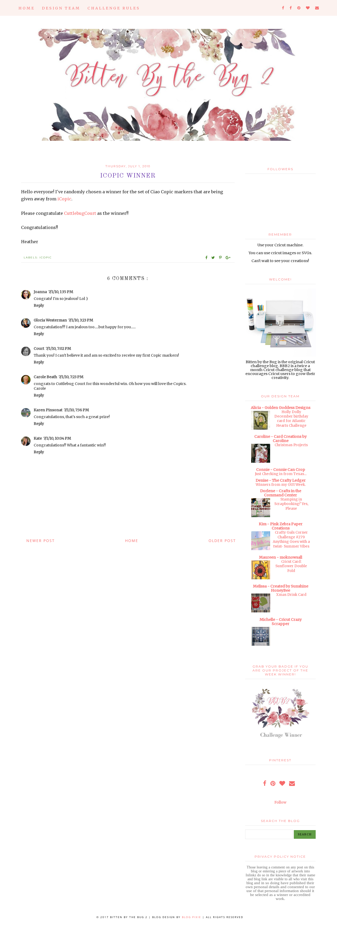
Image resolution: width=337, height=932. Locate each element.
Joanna (40, 291)
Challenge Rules (113, 8)
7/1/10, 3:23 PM (80, 320)
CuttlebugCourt (80, 213)
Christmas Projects (291, 445)
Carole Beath (45, 376)
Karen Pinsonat (48, 410)
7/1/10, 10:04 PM (57, 438)
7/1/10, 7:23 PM (71, 376)
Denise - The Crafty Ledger (281, 480)
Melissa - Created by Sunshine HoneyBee (280, 588)
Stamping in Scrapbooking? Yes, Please (291, 504)
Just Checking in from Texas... (280, 474)
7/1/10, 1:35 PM (60, 291)
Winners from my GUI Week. (281, 484)
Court (39, 348)
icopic (45, 257)
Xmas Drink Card (291, 594)
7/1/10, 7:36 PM (76, 410)
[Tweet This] (214, 257)
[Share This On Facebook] (207, 257)
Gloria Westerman (50, 320)
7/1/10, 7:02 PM (58, 348)
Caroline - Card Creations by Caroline (280, 438)
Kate (38, 438)
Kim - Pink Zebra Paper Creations (281, 526)
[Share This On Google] (228, 257)
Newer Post (40, 540)
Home (26, 8)
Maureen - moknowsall (280, 557)
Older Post (222, 540)
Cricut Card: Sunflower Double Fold (291, 566)
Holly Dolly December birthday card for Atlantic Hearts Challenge (291, 419)
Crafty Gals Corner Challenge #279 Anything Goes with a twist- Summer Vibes (291, 539)
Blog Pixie (191, 917)
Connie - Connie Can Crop (280, 469)
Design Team (61, 8)
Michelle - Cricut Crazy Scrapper (281, 621)
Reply (39, 305)
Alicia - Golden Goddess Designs (280, 407)
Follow (280, 802)
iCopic (64, 198)
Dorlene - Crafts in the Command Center (280, 492)
